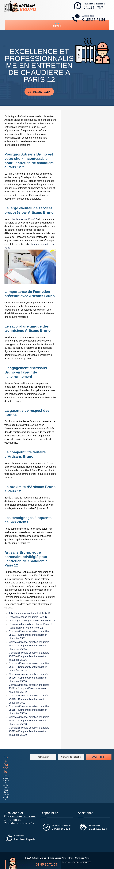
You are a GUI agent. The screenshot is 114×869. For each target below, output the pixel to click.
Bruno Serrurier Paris (79, 858)
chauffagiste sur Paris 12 (24, 219)
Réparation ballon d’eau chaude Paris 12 (30, 624)
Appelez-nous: (38, 864)
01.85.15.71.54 (93, 19)
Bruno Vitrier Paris (57, 858)
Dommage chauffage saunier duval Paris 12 (32, 620)
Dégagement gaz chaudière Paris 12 (28, 617)
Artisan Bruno (39, 858)
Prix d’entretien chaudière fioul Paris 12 (29, 613)
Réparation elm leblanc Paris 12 (26, 627)
